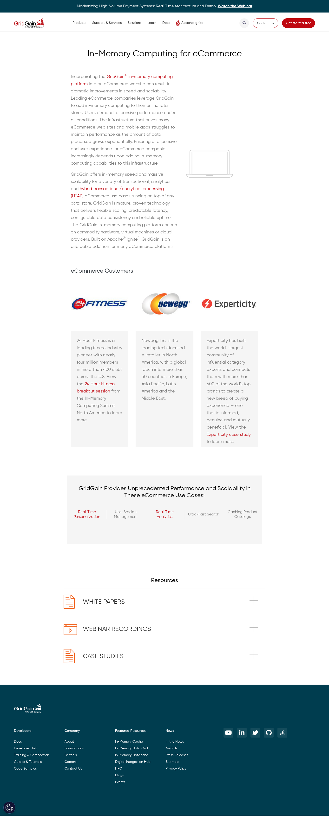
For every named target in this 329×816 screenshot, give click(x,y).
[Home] (33, 23)
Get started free (298, 23)
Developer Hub (25, 748)
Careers (70, 762)
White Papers (104, 602)
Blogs (119, 775)
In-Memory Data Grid (131, 748)
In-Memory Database (131, 755)
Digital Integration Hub (133, 762)
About (69, 741)
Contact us (265, 23)
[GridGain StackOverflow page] (282, 733)
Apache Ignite (192, 23)
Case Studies (103, 656)
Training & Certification (31, 755)
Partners (71, 755)
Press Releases (177, 755)
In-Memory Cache (129, 741)
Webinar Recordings (117, 629)
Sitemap (172, 762)
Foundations (74, 748)
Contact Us (73, 768)
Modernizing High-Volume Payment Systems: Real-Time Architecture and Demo (164, 6)
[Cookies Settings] (9, 808)
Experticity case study (229, 434)
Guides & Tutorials (28, 762)
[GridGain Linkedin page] (242, 733)
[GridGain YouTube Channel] (228, 733)
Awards (171, 748)
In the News (175, 741)
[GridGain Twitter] (255, 733)
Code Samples (25, 768)
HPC (118, 768)
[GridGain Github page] (269, 733)
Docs (166, 23)
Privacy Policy (176, 768)
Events (120, 782)
